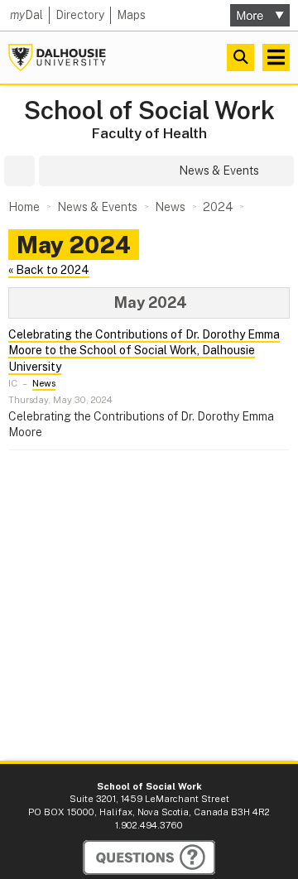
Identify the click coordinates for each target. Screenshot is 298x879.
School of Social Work (149, 110)
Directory (79, 15)
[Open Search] (240, 57)
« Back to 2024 (48, 269)
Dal (26, 15)
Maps (131, 15)
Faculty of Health (149, 133)
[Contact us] (149, 857)
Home (24, 207)
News (43, 383)
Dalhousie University (57, 57)
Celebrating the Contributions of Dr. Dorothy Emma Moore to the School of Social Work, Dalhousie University (144, 350)
